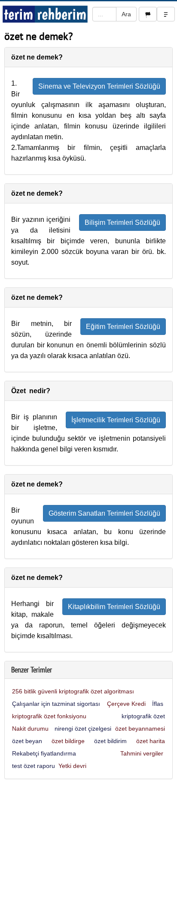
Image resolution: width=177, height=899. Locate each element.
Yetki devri (73, 765)
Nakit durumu (31, 728)
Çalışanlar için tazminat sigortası (57, 703)
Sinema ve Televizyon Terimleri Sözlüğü (99, 86)
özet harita (150, 741)
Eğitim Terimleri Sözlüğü (123, 326)
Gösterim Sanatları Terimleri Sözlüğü (104, 513)
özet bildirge (68, 741)
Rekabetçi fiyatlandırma (45, 753)
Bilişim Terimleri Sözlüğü (122, 222)
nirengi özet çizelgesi (83, 728)
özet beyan (27, 741)
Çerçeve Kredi (127, 703)
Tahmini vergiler (142, 753)
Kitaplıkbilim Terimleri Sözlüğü (114, 606)
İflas (158, 703)
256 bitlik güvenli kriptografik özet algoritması (73, 691)
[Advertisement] (88, 841)
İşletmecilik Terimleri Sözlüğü (115, 420)
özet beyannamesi (140, 728)
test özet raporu (33, 765)
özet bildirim (110, 741)
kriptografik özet (143, 716)
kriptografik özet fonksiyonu (49, 716)
